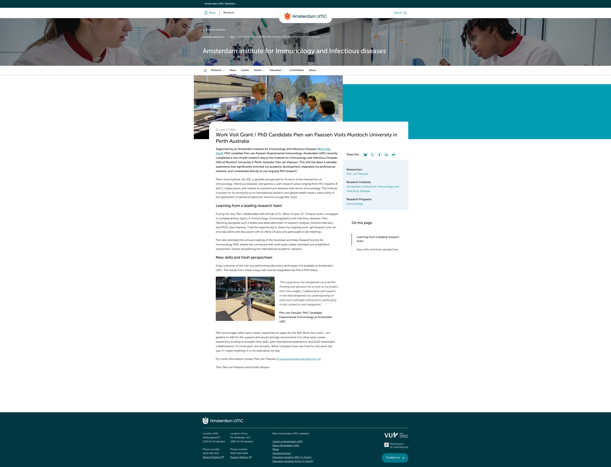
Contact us (393, 457)
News (232, 37)
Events (245, 70)
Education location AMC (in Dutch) (292, 457)
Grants (257, 70)
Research (216, 70)
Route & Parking (212, 457)
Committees (297, 70)
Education (275, 70)
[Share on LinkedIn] (386, 154)
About (312, 70)
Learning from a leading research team (378, 239)
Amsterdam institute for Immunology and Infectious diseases (214, 37)
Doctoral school (282, 453)
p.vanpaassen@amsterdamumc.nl (298, 359)
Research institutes (215, 30)
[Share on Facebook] (379, 154)
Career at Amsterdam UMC (288, 441)
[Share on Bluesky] (365, 154)
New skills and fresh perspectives (377, 249)
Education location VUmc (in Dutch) (293, 461)
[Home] (205, 70)
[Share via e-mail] (393, 154)
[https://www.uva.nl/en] (396, 445)
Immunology (355, 204)
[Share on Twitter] (372, 154)
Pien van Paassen (357, 174)
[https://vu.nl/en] (396, 435)
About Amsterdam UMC (286, 445)
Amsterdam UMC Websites (220, 4)
